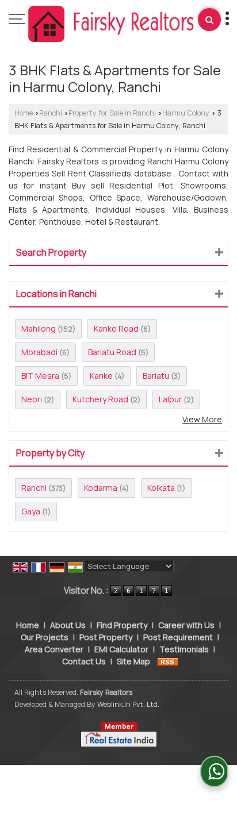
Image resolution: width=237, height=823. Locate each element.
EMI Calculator (121, 649)
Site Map (133, 661)
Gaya (30, 511)
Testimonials (184, 649)
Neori (31, 399)
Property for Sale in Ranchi (112, 113)
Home (23, 113)
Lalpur (170, 399)
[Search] (209, 19)
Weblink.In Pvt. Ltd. (128, 704)
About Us (68, 625)
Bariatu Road (112, 352)
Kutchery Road (100, 399)
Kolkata (161, 487)
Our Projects (44, 637)
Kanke (101, 375)
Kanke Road (116, 328)
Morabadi (39, 352)
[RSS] (168, 661)
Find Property (122, 625)
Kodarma (100, 487)
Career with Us (186, 625)
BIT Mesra (40, 375)
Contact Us (84, 661)
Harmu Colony (185, 113)
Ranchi (50, 113)
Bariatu (156, 375)
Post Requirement (178, 637)
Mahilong (38, 328)
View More (202, 419)
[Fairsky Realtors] (112, 24)
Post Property (105, 637)
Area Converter (54, 649)
